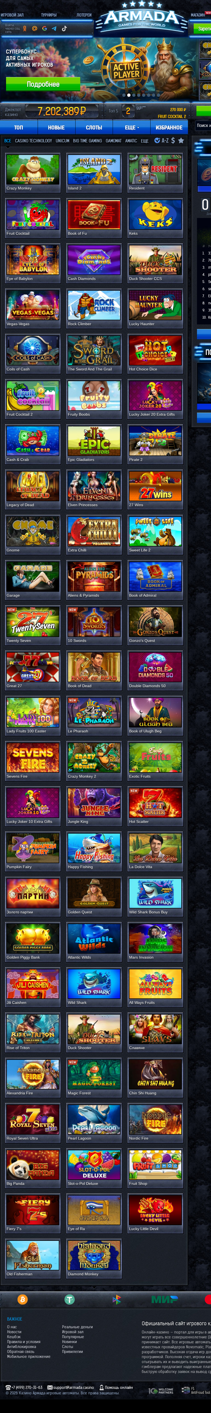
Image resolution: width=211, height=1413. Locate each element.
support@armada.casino (73, 1387)
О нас (12, 1326)
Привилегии (72, 1351)
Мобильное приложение (29, 1356)
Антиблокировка (21, 1346)
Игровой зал (73, 1331)
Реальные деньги (77, 1326)
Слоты (67, 1346)
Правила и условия (23, 1341)
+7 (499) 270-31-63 (27, 1387)
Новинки (69, 1341)
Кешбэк (14, 1336)
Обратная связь (20, 1351)
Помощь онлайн (119, 1387)
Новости (14, 1331)
